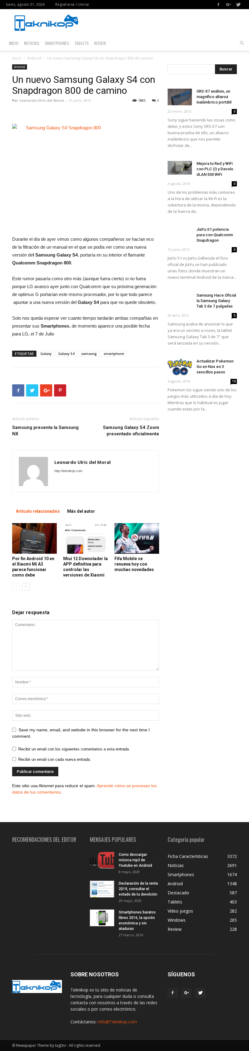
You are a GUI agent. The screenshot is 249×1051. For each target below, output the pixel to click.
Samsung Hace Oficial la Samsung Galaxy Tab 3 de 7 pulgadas (216, 300)
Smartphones (57, 43)
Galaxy (46, 353)
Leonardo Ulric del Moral (41, 100)
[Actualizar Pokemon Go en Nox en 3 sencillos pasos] (180, 367)
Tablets (81, 43)
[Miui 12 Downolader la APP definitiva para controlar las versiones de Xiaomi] (85, 538)
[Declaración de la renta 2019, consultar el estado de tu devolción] (102, 889)
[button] (241, 43)
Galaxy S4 (66, 353)
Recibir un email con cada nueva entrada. (54, 759)
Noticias (31, 43)
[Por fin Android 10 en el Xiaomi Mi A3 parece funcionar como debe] (34, 538)
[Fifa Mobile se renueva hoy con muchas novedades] (136, 538)
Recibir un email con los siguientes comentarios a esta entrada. (74, 749)
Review (100, 43)
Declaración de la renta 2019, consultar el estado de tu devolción (138, 888)
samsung (89, 353)
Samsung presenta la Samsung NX (45, 431)
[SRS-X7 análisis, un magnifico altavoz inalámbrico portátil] (180, 97)
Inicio (14, 43)
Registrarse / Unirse (72, 4)
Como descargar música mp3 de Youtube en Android (135, 860)
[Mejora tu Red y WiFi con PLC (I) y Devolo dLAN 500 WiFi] (180, 168)
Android (34, 58)
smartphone (114, 353)
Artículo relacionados (38, 511)
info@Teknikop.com (117, 1022)
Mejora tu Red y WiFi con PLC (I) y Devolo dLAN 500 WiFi (214, 169)
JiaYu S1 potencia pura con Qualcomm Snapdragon (214, 235)
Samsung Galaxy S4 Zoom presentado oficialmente (131, 431)
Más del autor (81, 511)
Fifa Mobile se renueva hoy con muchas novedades (134, 564)
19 (234, 381)
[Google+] (228, 4)
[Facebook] (218, 4)
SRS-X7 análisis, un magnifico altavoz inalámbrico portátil (213, 96)
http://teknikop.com (68, 471)
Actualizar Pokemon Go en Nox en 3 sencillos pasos (215, 366)
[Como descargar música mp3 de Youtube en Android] (102, 860)
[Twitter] (238, 4)
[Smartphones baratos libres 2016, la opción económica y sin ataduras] (102, 918)
